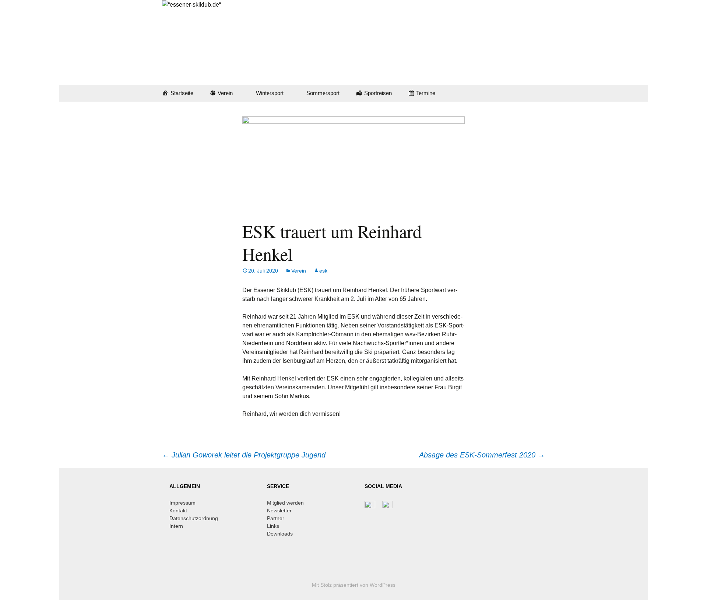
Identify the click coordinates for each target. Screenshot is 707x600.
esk (323, 271)
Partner (275, 518)
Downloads (280, 534)
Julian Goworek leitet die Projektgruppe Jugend (244, 455)
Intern (176, 526)
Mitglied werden (285, 503)
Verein (298, 271)
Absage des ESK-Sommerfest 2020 (482, 455)
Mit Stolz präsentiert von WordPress (353, 585)
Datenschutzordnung (193, 518)
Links (273, 526)
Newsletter (279, 510)
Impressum (182, 503)
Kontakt (178, 510)
